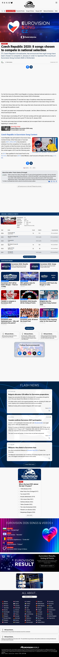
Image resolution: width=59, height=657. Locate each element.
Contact (6, 653)
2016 (4, 153)
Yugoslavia (52, 618)
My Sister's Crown (12, 245)
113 (39, 233)
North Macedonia (41, 605)
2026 (2, 233)
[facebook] (56, 181)
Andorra (6, 603)
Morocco (39, 601)
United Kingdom (52, 616)
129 (39, 244)
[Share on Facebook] (27, 67)
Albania (6, 601)
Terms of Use (11, 653)
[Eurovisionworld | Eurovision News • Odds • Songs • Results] (29, 4)
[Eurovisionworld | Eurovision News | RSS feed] (25, 653)
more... (18, 227)
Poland (39, 610)
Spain (50, 605)
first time (4, 155)
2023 (2, 244)
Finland (17, 612)
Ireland (28, 603)
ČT (30, 167)
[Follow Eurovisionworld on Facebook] (2, 3)
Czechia (26, 167)
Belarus (6, 614)
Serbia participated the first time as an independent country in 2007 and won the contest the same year (48, 336)
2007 (7, 142)
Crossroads (11, 233)
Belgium (6, 616)
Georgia (17, 616)
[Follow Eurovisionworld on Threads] (9, 3)
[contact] (49, 181)
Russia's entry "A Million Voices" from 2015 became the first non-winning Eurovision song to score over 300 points (28, 336)
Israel (27, 605)
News (10, 11)
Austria (6, 610)
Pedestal (10, 241)
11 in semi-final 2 (54, 240)
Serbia (39, 620)
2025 (2, 237)
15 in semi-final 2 (54, 252)
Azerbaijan (6, 612)
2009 (14, 142)
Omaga (10, 252)
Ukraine (51, 614)
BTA (50, 408)
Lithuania (28, 612)
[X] (54, 181)
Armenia (6, 605)
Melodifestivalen (39, 423)
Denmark (17, 608)
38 (39, 248)
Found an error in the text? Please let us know (30, 186)
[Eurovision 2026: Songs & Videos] (49, 534)
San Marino (40, 618)
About (3, 653)
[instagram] (51, 181)
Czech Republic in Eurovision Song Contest (19, 135)
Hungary (17, 622)
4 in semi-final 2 (54, 248)
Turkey (50, 612)
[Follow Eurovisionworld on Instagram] (4, 3)
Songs (30, 11)
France (17, 614)
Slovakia (51, 601)
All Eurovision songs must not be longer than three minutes (9, 335)
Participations (20, 217)
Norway (39, 608)
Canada (6, 622)
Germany (17, 618)
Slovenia (51, 603)
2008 (11, 142)
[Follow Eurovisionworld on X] (7, 3)
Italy (27, 608)
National (48, 11)
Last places (19, 222)
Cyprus (17, 603)
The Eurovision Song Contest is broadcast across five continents (16, 630)
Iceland (28, 601)
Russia (39, 616)
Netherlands (40, 603)
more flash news (29, 464)
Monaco (28, 620)
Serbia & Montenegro (41, 622)
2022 (2, 248)
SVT (50, 435)
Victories (19, 219)
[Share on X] (31, 67)
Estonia (17, 610)
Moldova (28, 618)
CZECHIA (4, 43)
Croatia (17, 601)
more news (30, 328)
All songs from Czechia (29, 256)
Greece (17, 620)
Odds (56, 11)
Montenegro (29, 622)
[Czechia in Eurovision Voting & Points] (8, 220)
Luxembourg (29, 614)
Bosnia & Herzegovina (8, 618)
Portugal (39, 612)
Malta (27, 616)
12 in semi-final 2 (54, 237)
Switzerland (52, 610)
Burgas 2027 (39, 11)
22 (33, 248)
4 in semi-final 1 (54, 244)
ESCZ (34, 167)
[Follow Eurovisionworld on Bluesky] (11, 3)
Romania (39, 614)
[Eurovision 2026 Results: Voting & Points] (17, 562)
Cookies (16, 653)
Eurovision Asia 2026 (32, 450)
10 (33, 244)
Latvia (28, 610)
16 (33, 233)
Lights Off (10, 248)
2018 (19, 155)
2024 (2, 241)
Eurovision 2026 (28, 523)
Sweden (47, 417)
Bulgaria (6, 620)
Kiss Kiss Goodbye (12, 237)
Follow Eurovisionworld (29, 345)
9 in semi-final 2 (54, 233)
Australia (6, 608)
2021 (2, 252)
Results (20, 11)
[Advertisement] (29, 81)
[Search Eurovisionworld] (2, 11)
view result (29, 515)
